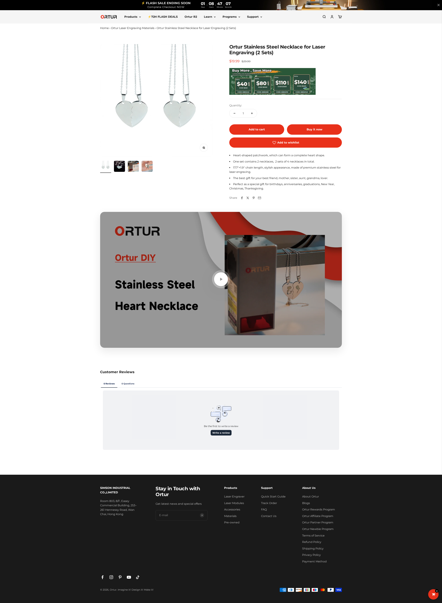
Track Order (269, 503)
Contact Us (268, 516)
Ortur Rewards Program (318, 509)
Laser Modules (234, 503)
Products (130, 16)
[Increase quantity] (252, 113)
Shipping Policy (313, 548)
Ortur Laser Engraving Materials (132, 28)
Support (253, 16)
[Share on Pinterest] (254, 198)
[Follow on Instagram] (111, 577)
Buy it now (314, 129)
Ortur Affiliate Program (317, 516)
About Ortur (310, 496)
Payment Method (314, 561)
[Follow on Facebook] (102, 577)
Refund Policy (311, 542)
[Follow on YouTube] (129, 577)
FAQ (264, 509)
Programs (230, 16)
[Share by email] (259, 198)
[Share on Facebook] (242, 198)
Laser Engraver (234, 496)
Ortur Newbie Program (318, 529)
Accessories (232, 509)
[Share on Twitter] (248, 198)
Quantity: (235, 105)
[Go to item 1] (105, 167)
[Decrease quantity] (234, 113)
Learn (208, 16)
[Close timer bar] (438, 5)
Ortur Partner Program (317, 522)
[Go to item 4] (147, 167)
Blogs (306, 503)
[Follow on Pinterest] (120, 577)
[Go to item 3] (133, 167)
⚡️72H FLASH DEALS (163, 16)
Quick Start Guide (273, 496)
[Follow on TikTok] (137, 577)
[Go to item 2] (119, 167)
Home (104, 28)
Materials (230, 516)
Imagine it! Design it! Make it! (135, 589)
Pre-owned (231, 522)
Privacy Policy (311, 555)
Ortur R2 (191, 16)
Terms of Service (313, 535)
